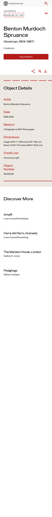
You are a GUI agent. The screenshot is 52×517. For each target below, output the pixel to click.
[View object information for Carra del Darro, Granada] (26, 227)
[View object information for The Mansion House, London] (26, 246)
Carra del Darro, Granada (20, 233)
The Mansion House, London (22, 252)
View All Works (26, 56)
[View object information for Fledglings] (26, 264)
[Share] (33, 71)
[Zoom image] (40, 71)
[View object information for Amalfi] (26, 208)
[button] (45, 3)
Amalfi (8, 214)
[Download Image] (45, 71)
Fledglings (10, 270)
